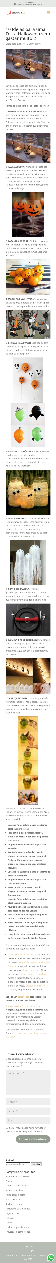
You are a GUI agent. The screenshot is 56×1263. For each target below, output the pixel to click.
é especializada (22, 1006)
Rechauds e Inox (14, 1204)
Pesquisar (36, 1164)
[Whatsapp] (32, 1246)
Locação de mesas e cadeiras (22, 954)
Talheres (10, 1218)
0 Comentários (34, 43)
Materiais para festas (16, 1185)
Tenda (9, 1222)
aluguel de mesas (31, 970)
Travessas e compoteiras (18, 1231)
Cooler (9, 1181)
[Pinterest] (27, 1246)
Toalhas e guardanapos (17, 1227)
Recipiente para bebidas (18, 1208)
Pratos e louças (13, 1199)
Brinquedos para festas (17, 1176)
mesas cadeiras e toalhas (33, 974)
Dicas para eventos (15, 43)
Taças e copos (13, 1213)
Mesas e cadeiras (14, 1190)
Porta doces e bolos (15, 1194)
